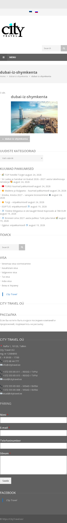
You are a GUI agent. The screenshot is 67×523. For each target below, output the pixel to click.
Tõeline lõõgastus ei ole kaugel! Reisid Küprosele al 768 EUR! (35, 210)
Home (3, 76)
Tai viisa (6, 276)
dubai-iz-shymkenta (18, 76)
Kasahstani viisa (10, 268)
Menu (12, 57)
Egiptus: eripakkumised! (14, 225)
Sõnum (5, 453)
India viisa (7, 281)
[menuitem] (31, 12)
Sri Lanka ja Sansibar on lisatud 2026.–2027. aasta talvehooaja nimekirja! (32, 180)
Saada (5, 480)
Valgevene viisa (9, 272)
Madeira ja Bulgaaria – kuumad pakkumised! (26, 190)
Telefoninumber (10, 440)
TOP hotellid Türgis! (14, 174)
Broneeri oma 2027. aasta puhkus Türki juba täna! (30, 218)
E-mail (5, 427)
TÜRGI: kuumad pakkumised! (19, 186)
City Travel (11, 294)
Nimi (4, 415)
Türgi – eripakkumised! (15, 202)
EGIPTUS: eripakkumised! (14, 206)
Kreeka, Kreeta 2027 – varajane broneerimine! (25, 195)
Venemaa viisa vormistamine (16, 263)
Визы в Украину (10, 285)
